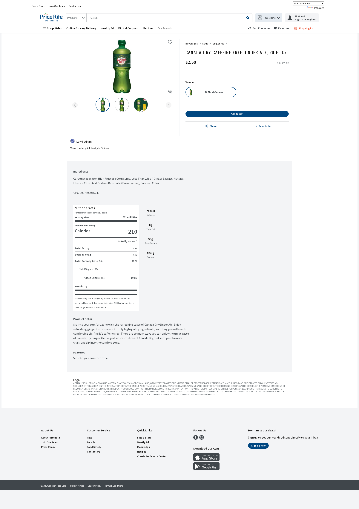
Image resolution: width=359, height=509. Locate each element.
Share (213, 126)
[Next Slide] (168, 104)
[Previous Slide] (75, 104)
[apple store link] (206, 460)
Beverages (191, 43)
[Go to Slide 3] (140, 104)
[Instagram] (201, 438)
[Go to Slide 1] (102, 104)
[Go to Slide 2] (121, 104)
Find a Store (38, 6)
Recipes (148, 28)
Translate (319, 8)
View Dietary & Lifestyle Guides (89, 148)
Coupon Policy (94, 485)
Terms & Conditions (114, 485)
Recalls (91, 442)
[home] (52, 18)
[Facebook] (195, 438)
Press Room (48, 447)
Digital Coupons (128, 28)
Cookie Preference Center (151, 456)
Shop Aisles (54, 28)
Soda (205, 43)
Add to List (237, 114)
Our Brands (165, 28)
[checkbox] (170, 42)
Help (89, 437)
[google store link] (206, 469)
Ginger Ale (218, 43)
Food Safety (94, 447)
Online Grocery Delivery (81, 28)
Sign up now (258, 445)
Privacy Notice (77, 485)
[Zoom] (170, 91)
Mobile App (143, 447)
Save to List (265, 126)
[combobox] (76, 17)
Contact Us (75, 6)
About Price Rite (50, 437)
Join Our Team (57, 6)
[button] (278, 16)
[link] (259, 28)
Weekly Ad (107, 28)
